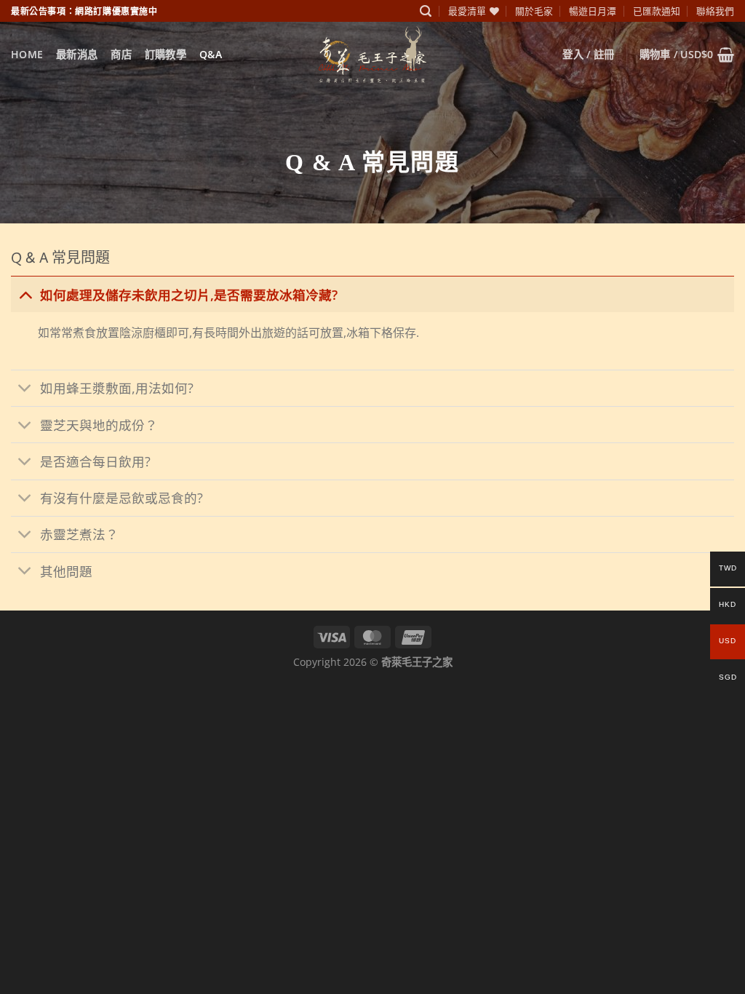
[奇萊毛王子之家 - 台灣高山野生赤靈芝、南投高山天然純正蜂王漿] (372, 54)
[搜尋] (425, 11)
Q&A (210, 54)
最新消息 (76, 54)
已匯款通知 (656, 10)
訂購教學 (165, 54)
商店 (121, 54)
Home (27, 54)
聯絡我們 (715, 10)
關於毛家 (534, 10)
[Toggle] (25, 294)
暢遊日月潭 (592, 10)
